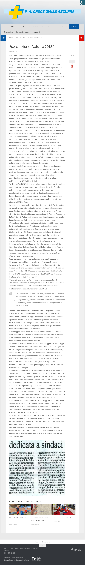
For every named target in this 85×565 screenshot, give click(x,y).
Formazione (52, 27)
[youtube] (79, 549)
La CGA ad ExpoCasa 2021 (62, 518)
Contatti (36, 32)
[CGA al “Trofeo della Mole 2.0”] (20, 509)
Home (6, 27)
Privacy (36, 542)
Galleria (73, 27)
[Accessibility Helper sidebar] (82, 2)
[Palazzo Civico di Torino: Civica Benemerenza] (42, 509)
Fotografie (13, 38)
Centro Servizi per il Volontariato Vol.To (16, 560)
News (24, 27)
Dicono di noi (8, 32)
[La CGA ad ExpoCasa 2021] (64, 509)
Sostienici (63, 27)
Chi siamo (14, 27)
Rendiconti (46, 542)
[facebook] (71, 549)
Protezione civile (35, 38)
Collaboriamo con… (23, 32)
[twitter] (75, 549)
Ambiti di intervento (36, 27)
